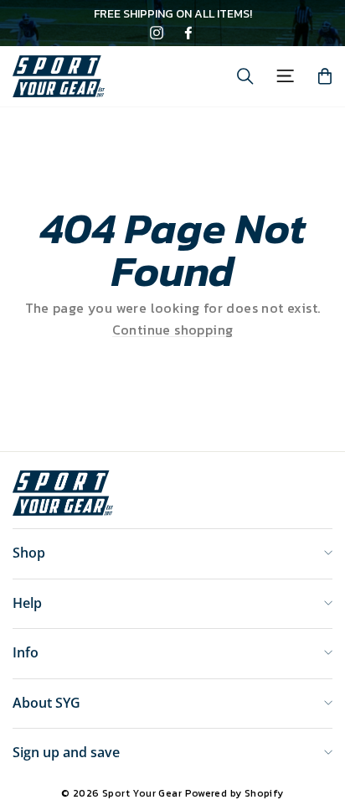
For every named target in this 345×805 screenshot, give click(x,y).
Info (26, 652)
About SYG (46, 702)
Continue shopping (173, 330)
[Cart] (325, 76)
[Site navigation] (285, 75)
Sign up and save (66, 752)
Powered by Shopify (234, 793)
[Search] (245, 76)
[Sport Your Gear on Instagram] (156, 34)
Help (27, 603)
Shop (29, 552)
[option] (172, 14)
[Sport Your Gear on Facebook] (188, 34)
